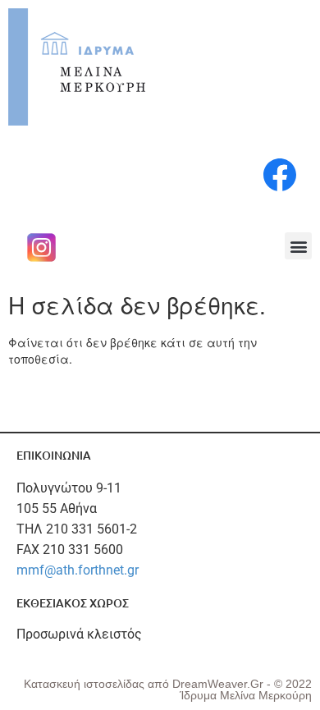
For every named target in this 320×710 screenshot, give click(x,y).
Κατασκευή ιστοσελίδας (86, 683)
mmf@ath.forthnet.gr (77, 570)
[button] (298, 245)
